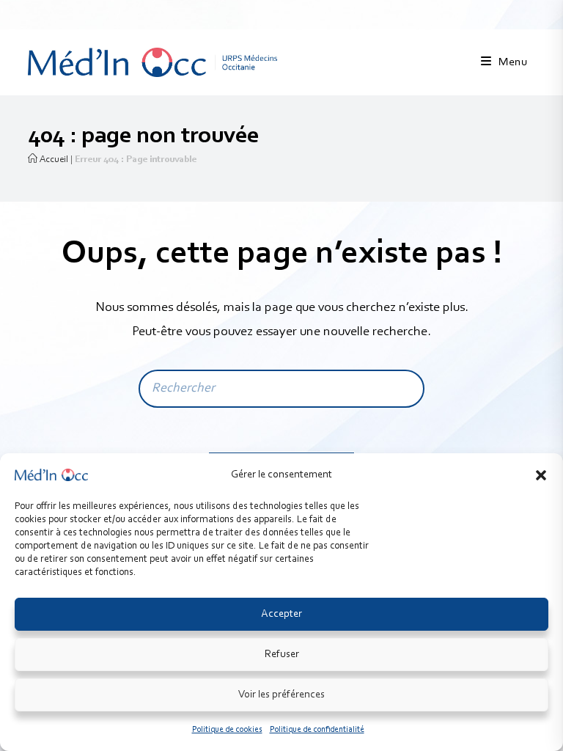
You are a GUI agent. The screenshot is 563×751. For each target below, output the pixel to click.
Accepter (281, 614)
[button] (541, 475)
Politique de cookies (227, 729)
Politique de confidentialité (317, 729)
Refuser (282, 654)
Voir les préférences (281, 694)
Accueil (52, 159)
